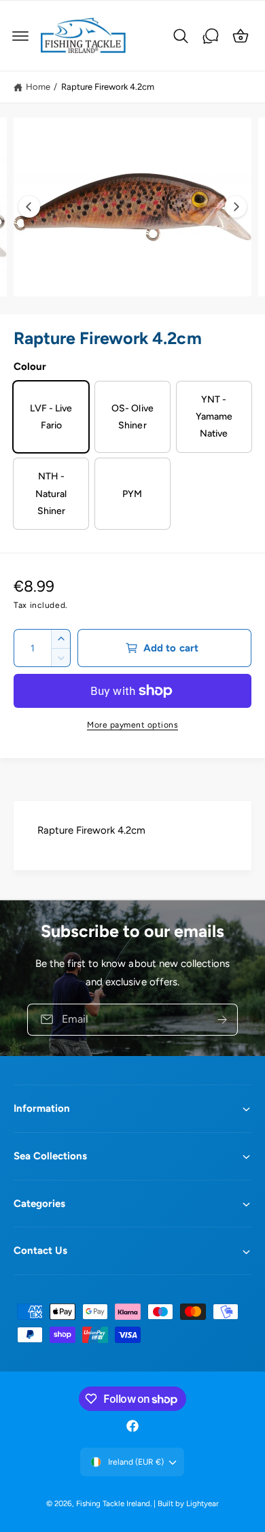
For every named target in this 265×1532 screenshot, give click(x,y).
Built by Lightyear (188, 1503)
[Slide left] (29, 207)
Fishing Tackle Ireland (113, 1503)
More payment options (132, 725)
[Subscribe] (222, 1020)
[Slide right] (236, 207)
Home (38, 87)
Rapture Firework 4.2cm (107, 87)
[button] (20, 36)
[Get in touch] (211, 36)
